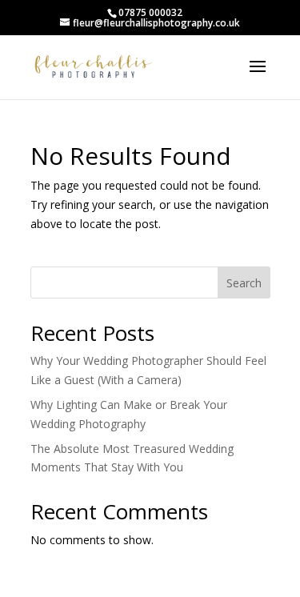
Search (244, 282)
